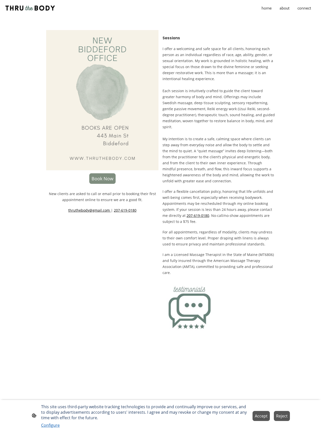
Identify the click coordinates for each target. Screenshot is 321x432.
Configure (50, 425)
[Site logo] (30, 8)
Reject (282, 416)
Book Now (102, 179)
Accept (261, 416)
